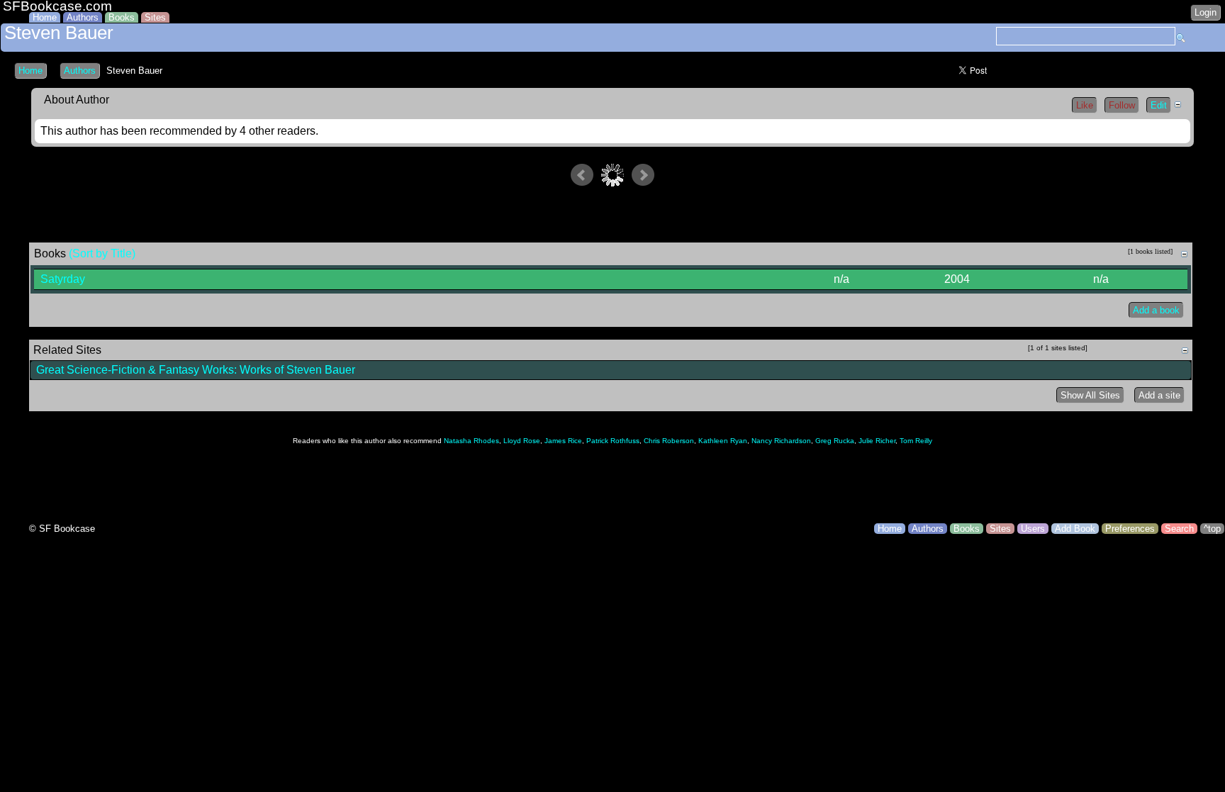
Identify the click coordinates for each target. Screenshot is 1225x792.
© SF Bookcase (62, 528)
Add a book (1156, 310)
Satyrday (62, 279)
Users (1033, 528)
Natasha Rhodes (471, 441)
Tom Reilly (916, 441)
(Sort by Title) (102, 253)
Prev (582, 175)
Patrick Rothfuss (612, 441)
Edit (1159, 105)
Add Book (1075, 528)
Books (121, 17)
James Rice (563, 441)
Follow (1122, 105)
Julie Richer (876, 441)
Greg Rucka (834, 441)
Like (1084, 105)
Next (643, 175)
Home (45, 17)
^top (1212, 528)
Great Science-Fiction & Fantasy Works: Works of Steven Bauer (195, 370)
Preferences (1130, 528)
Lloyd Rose (521, 441)
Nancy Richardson (781, 441)
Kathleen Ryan (722, 441)
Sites (155, 17)
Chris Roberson (669, 441)
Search (1179, 528)
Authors (83, 17)
